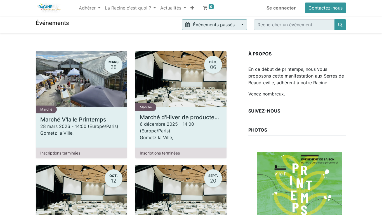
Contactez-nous (325, 8)
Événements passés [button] (214, 24)
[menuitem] (74, 4)
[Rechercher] (340, 24)
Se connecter (281, 8)
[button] (192, 7)
